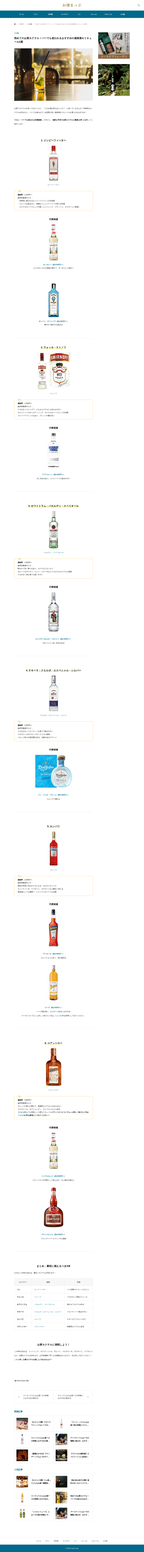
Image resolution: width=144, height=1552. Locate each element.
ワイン (36, 14)
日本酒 (50, 14)
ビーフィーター (53, 185)
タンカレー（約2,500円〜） (53, 265)
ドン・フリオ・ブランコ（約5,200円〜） (53, 795)
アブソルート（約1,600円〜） (53, 474)
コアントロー (53, 1090)
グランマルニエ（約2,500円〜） (53, 1234)
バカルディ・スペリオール (53, 552)
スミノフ (53, 393)
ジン (79, 14)
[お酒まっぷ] (72, 5)
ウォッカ (94, 14)
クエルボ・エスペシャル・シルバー (53, 715)
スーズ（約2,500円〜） (53, 1007)
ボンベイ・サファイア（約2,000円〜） (53, 321)
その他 (122, 14)
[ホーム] (15, 24)
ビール (21, 14)
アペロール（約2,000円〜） (53, 954)
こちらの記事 (59, 1016)
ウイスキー (65, 14)
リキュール (108, 14)
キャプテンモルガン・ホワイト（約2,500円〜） (53, 639)
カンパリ (53, 870)
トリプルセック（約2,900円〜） (53, 1176)
